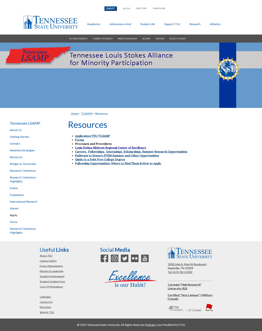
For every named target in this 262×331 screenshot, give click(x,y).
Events (14, 188)
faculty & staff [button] (177, 38)
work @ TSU (47, 312)
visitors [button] (160, 38)
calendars (45, 296)
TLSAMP (87, 113)
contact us (46, 301)
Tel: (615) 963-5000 (180, 272)
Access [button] (126, 8)
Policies (150, 324)
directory (141, 8)
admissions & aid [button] (120, 24)
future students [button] (78, 38)
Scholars (15, 143)
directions (45, 307)
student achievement (52, 276)
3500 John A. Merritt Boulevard (187, 264)
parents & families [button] (127, 38)
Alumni (14, 208)
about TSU (46, 255)
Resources (16, 157)
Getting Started (19, 136)
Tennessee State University (50, 22)
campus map (159, 8)
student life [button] (147, 24)
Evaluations (17, 194)
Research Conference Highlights (23, 179)
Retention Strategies (22, 150)
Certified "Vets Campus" (184, 295)
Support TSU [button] (172, 24)
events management (51, 265)
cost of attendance (51, 286)
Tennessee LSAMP (25, 123)
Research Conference (23, 170)
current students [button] (102, 38)
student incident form (52, 281)
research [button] (195, 24)
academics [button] (93, 24)
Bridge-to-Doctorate (23, 163)
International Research (23, 201)
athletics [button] (215, 24)
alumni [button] (146, 38)
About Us (16, 130)
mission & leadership (51, 271)
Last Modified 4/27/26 (171, 324)
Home (74, 113)
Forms (13, 221)
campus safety (48, 260)
